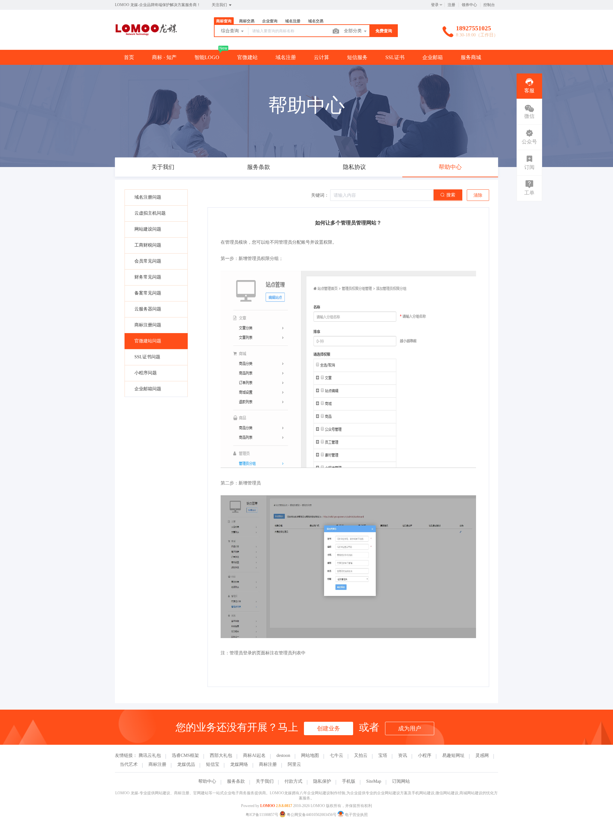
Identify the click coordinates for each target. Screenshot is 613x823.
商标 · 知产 (164, 57)
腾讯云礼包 (150, 755)
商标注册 (157, 764)
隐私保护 (322, 781)
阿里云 (294, 764)
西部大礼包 (221, 755)
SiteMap (373, 781)
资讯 (402, 755)
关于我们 (265, 781)
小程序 (424, 755)
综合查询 (230, 30)
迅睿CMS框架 (185, 755)
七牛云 (336, 755)
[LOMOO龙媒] (146, 37)
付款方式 (293, 781)
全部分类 (353, 30)
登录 (435, 5)
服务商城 (471, 57)
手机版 (348, 781)
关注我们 (220, 5)
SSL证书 (395, 57)
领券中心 (469, 5)
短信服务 (357, 57)
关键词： (320, 195)
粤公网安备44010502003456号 (311, 814)
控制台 (489, 5)
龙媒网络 (239, 764)
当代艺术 (129, 764)
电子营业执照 (356, 814)
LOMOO (267, 806)
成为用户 (409, 728)
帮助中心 (207, 781)
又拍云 (360, 755)
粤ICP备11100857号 (262, 814)
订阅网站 (401, 781)
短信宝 (212, 764)
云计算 (321, 57)
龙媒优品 (186, 764)
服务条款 (236, 781)
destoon (283, 755)
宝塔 (382, 755)
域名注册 (286, 57)
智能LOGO (206, 57)
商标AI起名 (254, 755)
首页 (129, 57)
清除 (477, 195)
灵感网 (482, 755)
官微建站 (247, 57)
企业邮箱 (432, 57)
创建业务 (328, 728)
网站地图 (310, 755)
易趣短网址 (453, 755)
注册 (451, 5)
